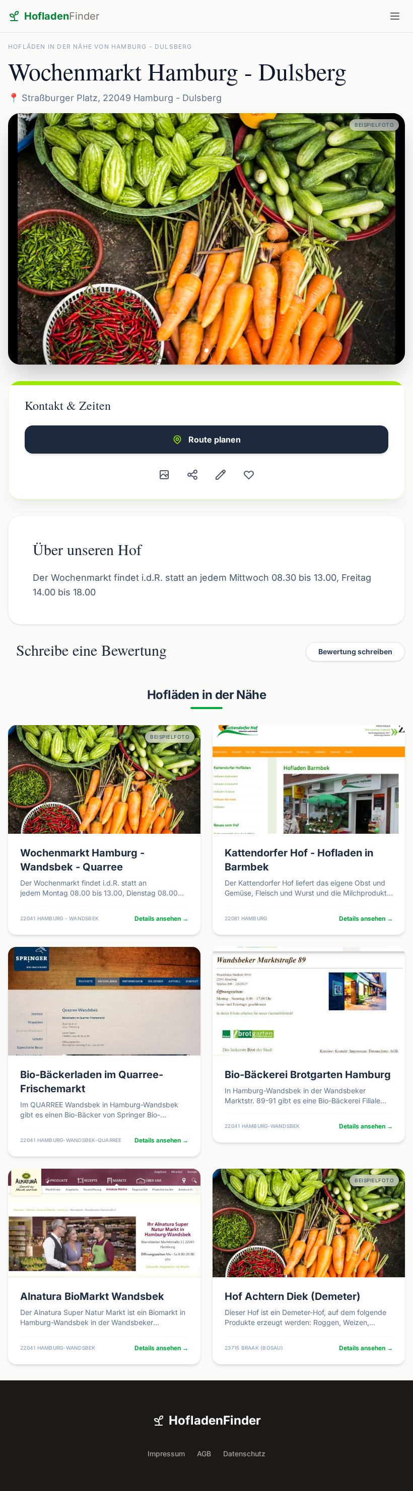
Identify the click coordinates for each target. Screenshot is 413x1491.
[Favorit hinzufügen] (249, 475)
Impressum (166, 1453)
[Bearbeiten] (221, 475)
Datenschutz (244, 1453)
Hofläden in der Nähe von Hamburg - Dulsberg (100, 46)
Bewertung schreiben (355, 651)
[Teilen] (192, 475)
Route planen (214, 439)
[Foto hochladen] (164, 475)
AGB (204, 1453)
